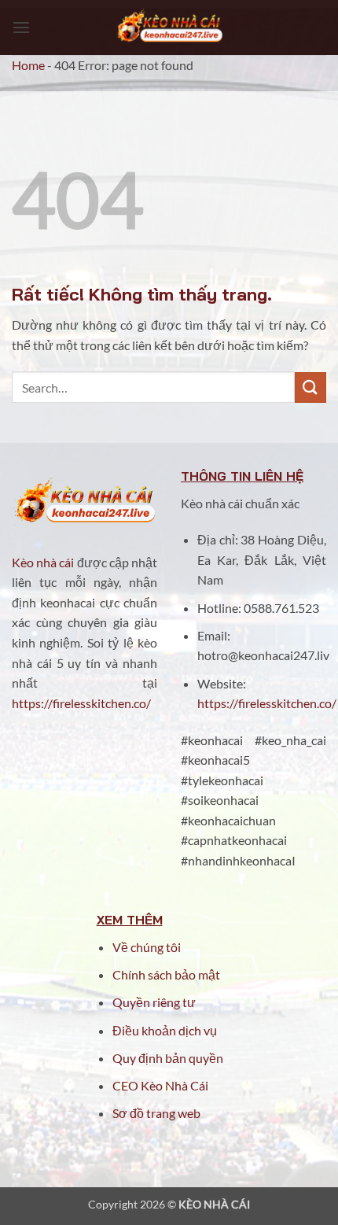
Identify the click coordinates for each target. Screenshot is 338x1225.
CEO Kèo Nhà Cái (160, 1085)
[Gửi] (310, 387)
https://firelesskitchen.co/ (81, 703)
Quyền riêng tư (154, 1001)
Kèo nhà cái (43, 562)
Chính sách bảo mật (166, 974)
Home (28, 64)
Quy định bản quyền (167, 1057)
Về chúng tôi (146, 946)
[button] (21, 27)
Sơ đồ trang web (156, 1112)
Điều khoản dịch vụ (165, 1030)
